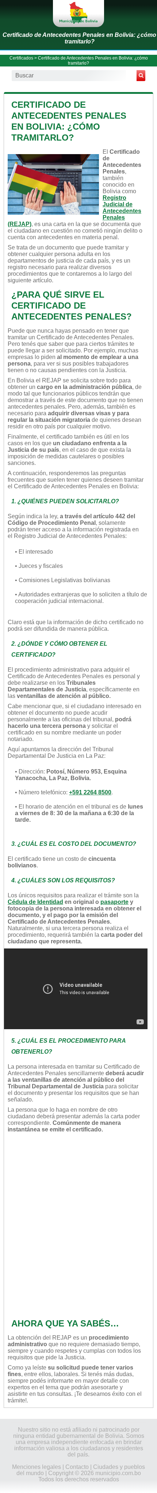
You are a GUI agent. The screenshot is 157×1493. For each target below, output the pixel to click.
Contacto (77, 1467)
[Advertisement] (78, 1224)
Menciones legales (36, 1467)
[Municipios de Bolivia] (78, 13)
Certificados (21, 58)
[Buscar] (141, 75)
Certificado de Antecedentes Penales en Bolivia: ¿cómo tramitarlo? (79, 38)
